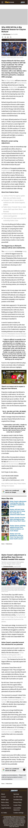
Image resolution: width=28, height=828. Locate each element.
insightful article (6, 170)
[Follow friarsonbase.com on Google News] (24, 491)
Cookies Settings (18, 812)
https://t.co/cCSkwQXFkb (9, 478)
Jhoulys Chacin (13, 87)
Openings (16, 794)
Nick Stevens (6, 34)
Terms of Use (5, 805)
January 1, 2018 (19, 480)
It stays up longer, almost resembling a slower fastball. (13, 700)
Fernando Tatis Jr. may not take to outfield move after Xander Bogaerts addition (14, 203)
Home (2, 543)
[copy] (11, 37)
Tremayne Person (8, 566)
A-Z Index (4, 812)
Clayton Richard (21, 83)
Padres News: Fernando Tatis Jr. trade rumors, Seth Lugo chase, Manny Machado (14, 209)
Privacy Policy (17, 802)
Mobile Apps (5, 799)
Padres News (9, 543)
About (3, 794)
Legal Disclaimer (6, 808)
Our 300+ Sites (17, 797)
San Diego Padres (9, 80)
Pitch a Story (5, 802)
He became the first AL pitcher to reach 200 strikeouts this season (13, 730)
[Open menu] (2, 2)
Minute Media (8, 816)
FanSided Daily (17, 799)
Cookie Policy (17, 805)
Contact (3, 797)
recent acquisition (9, 251)
